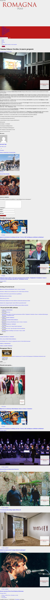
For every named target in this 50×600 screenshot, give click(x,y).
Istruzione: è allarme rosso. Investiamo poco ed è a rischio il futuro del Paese (14, 291)
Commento (2, 207)
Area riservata (4, 597)
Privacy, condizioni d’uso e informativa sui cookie (10, 595)
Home (3, 26)
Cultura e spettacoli (5, 30)
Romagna (3, 46)
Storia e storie (4, 32)
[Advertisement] (25, 19)
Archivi (1, 361)
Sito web (1, 213)
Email (1, 211)
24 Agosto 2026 (3, 281)
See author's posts (3, 146)
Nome (1, 209)
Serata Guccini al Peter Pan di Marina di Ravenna (11, 591)
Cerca (1, 282)
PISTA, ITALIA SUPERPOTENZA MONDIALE (10, 319)
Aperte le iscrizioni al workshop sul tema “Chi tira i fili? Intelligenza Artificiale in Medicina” (22, 237)
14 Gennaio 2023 (9, 51)
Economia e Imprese (6, 31)
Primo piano (4, 28)
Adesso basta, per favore (4, 298)
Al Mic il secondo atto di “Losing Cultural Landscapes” (12, 326)
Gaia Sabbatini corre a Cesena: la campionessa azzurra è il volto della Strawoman (15, 341)
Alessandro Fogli (3, 51)
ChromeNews (17, 599)
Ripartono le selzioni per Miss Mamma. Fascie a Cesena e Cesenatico (12, 289)
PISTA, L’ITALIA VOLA (6, 312)
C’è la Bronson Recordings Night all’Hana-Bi (10, 509)
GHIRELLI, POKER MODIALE (7, 310)
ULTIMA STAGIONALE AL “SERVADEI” (9, 324)
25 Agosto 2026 (3, 239)
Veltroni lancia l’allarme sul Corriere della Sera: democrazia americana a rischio (15, 300)
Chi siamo (4, 33)
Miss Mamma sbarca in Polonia (6, 296)
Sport (3, 34)
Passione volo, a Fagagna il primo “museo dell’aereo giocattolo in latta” (13, 302)
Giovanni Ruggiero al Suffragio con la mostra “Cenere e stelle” (13, 330)
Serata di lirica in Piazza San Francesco (9, 469)
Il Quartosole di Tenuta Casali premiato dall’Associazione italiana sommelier (14, 305)
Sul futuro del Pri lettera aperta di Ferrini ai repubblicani (10, 293)
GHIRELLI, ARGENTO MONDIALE (8, 317)
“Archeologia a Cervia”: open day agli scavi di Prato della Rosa (13, 328)
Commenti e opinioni (6, 29)
